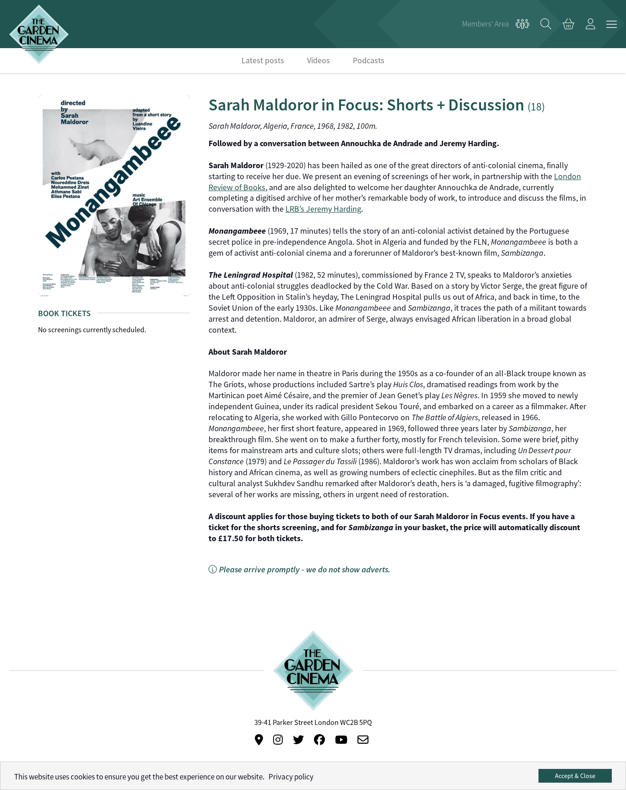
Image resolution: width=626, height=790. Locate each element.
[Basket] (568, 24)
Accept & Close (575, 776)
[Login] (590, 24)
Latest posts (263, 60)
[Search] (545, 24)
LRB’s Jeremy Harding (323, 209)
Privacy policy (291, 777)
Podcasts (368, 60)
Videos (318, 60)
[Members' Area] (495, 24)
